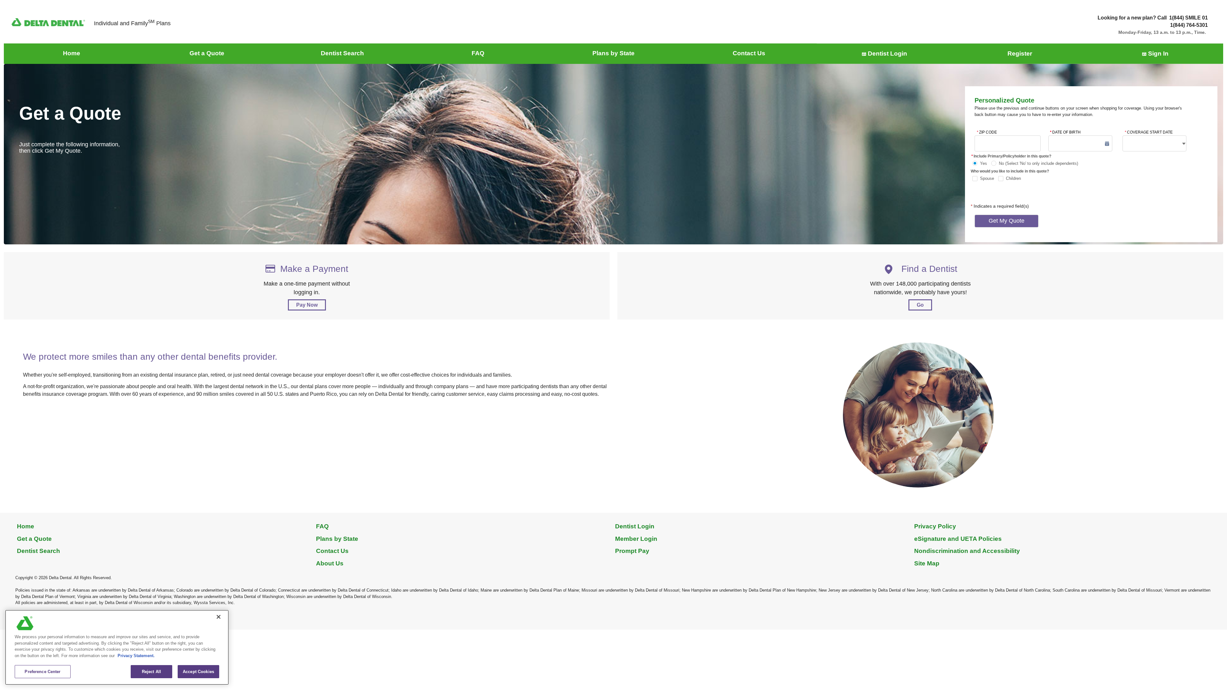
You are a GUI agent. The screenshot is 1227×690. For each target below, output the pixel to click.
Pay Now (307, 305)
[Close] (219, 617)
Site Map (926, 563)
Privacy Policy (935, 526)
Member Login (636, 538)
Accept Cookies (198, 671)
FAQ (322, 526)
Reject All (151, 671)
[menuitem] (71, 53)
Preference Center (42, 671)
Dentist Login (634, 526)
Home (25, 526)
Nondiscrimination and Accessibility (967, 551)
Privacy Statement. (136, 655)
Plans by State (337, 538)
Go (920, 305)
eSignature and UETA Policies (958, 538)
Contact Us (332, 551)
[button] (1107, 143)
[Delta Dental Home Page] (48, 21)
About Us (329, 563)
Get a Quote (34, 538)
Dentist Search (38, 551)
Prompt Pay (632, 551)
